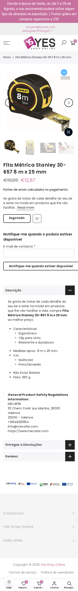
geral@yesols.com (42, 27)
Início (7, 57)
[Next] (68, 102)
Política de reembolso (57, 572)
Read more (25, 207)
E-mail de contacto (19, 246)
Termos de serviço (22, 572)
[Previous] (9, 102)
